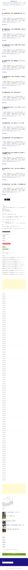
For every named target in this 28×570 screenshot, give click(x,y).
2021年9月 (4, 392)
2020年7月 (4, 419)
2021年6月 (4, 398)
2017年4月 (4, 479)
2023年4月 (4, 356)
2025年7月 (4, 305)
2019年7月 (4, 434)
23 (9, 503)
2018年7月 (4, 457)
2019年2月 (4, 443)
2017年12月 (4, 470)
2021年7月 (4, 396)
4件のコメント (9, 63)
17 (10, 502)
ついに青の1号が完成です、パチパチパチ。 (13, 512)
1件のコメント (9, 109)
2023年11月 (4, 343)
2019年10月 (4, 430)
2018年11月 (4, 449)
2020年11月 (4, 411)
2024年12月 (4, 318)
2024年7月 (4, 328)
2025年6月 (4, 307)
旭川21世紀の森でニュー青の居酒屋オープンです (10, 270)
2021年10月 (4, 390)
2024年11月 (4, 320)
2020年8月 (4, 417)
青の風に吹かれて (14, 1)
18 (12, 502)
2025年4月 (4, 311)
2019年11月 (4, 428)
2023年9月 (4, 347)
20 (4, 503)
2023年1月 (4, 362)
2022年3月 (4, 381)
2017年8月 (4, 472)
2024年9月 (4, 324)
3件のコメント (9, 124)
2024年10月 (4, 322)
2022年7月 (4, 373)
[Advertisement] (14, 284)
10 (10, 501)
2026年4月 (4, 301)
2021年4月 (4, 402)
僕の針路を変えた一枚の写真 (10, 520)
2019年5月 (4, 438)
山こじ (18, 259)
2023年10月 (4, 345)
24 (10, 503)
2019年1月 (4, 445)
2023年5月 (4, 354)
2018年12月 (4, 447)
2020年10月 (4, 413)
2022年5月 (4, 377)
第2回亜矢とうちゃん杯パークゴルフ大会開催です (10, 264)
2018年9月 (4, 453)
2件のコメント (9, 31)
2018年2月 (4, 466)
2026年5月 (4, 299)
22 (7, 503)
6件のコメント (9, 170)
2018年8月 (4, 455)
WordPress (12, 568)
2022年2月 (4, 383)
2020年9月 (4, 415)
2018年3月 (4, 464)
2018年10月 (4, 451)
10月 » (5, 506)
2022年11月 (4, 366)
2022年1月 (4, 385)
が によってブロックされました (14, 554)
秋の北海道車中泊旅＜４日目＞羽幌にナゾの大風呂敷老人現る (14, 184)
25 (12, 503)
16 (9, 502)
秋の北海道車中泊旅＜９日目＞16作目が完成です (11, 92)
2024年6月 (4, 330)
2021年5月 (4, 400)
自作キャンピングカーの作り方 (14, 228)
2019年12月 (4, 426)
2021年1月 (4, 407)
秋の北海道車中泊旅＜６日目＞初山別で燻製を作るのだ (12, 137)
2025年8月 (4, 303)
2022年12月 (4, 364)
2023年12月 (4, 341)
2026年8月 (4, 294)
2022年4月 (4, 379)
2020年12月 (4, 409)
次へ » (8, 199)
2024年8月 (4, 326)
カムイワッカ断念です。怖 (10, 515)
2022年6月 (4, 375)
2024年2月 (4, 337)
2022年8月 (4, 371)
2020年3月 (4, 421)
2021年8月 (4, 394)
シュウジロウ (21, 264)
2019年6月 (4, 436)
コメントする (9, 15)
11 (12, 501)
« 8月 (3, 506)
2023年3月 (4, 358)
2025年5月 (4, 309)
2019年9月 (4, 432)
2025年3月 (4, 313)
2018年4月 (4, 462)
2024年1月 (4, 339)
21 (6, 503)
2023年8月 (4, 349)
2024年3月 (4, 335)
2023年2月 (4, 360)
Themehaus (19, 568)
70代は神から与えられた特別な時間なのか (9, 257)
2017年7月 (4, 474)
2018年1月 (4, 468)
